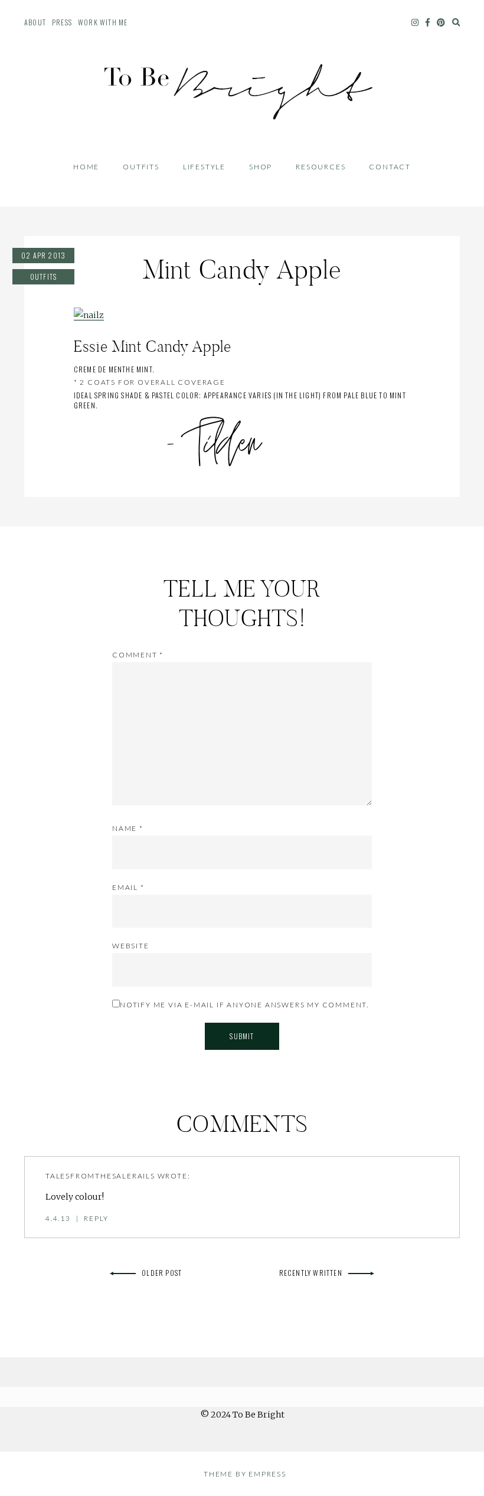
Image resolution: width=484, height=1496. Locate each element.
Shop (260, 166)
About (35, 22)
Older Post (162, 1273)
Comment (137, 654)
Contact (390, 166)
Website (130, 945)
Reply (96, 1218)
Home (86, 166)
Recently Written (310, 1273)
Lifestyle (204, 166)
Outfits (141, 166)
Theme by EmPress (245, 1473)
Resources (320, 166)
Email (128, 887)
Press (62, 22)
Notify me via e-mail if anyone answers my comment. (244, 1004)
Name (127, 828)
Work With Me (102, 22)
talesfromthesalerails (100, 1175)
